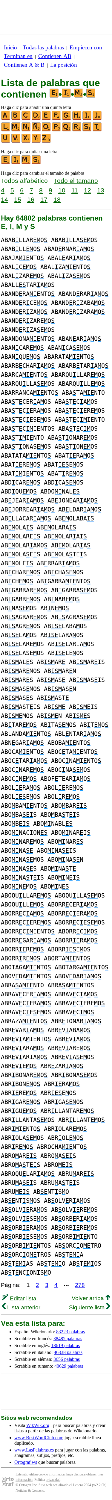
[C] (26, 118)
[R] (77, 130)
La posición (63, 65)
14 (4, 199)
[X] (26, 141)
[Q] (67, 130)
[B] (16, 118)
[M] (16, 130)
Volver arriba (88, 1298)
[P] (57, 130)
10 (61, 190)
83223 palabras (70, 1331)
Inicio (10, 47)
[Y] (36, 141)
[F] (57, 118)
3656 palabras (66, 1359)
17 (43, 199)
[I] (87, 118)
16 (30, 199)
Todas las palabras (43, 47)
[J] (97, 118)
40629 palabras (68, 1366)
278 (80, 1285)
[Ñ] (36, 130)
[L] (6, 130)
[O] (47, 130)
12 (87, 190)
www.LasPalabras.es (34, 1449)
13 (100, 190)
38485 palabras (67, 1338)
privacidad (53, 1480)
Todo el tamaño (76, 180)
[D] (36, 118)
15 (17, 199)
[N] (26, 130)
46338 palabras (68, 1352)
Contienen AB (54, 56)
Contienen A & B (24, 65)
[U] (6, 141)
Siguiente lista (87, 1307)
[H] (77, 118)
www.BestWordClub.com (38, 1437)
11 (74, 190)
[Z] (47, 141)
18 (57, 199)
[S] (87, 130)
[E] (47, 118)
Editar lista (22, 1298)
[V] (16, 141)
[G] (67, 118)
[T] (97, 130)
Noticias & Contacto (30, 1490)
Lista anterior (23, 1307)
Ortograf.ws (25, 1462)
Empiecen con (86, 47)
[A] (6, 118)
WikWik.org (37, 1425)
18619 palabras (65, 1345)
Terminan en (18, 56)
